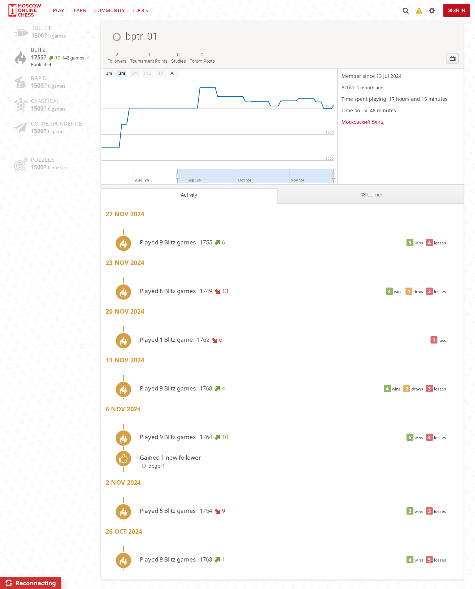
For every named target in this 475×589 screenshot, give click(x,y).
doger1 (156, 465)
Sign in (456, 10)
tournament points (149, 58)
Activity (189, 195)
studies (178, 58)
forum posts (202, 58)
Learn (79, 10)
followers (117, 58)
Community (109, 10)
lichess (24, 10)
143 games (370, 195)
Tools (140, 10)
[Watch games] (452, 58)
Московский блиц (362, 122)
